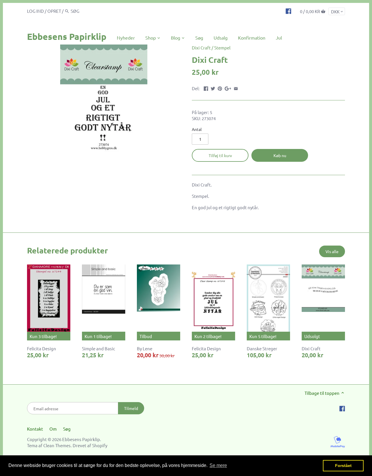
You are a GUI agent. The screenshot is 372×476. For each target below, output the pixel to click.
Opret (54, 11)
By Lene (144, 348)
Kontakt (35, 428)
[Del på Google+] (228, 87)
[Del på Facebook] (206, 87)
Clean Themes (57, 445)
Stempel (222, 47)
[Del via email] (236, 87)
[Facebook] (288, 10)
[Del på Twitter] (213, 87)
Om (53, 428)
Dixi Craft (201, 47)
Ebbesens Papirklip (66, 36)
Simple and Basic (98, 348)
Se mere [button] (218, 465)
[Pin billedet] (220, 87)
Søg (67, 428)
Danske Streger (262, 348)
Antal (197, 129)
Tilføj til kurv (220, 155)
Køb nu (279, 155)
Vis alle (332, 251)
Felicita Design (41, 348)
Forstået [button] (343, 465)
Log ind (35, 11)
